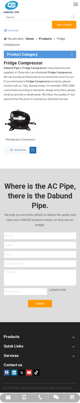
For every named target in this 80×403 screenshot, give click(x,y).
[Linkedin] (14, 373)
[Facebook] (7, 373)
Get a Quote (64, 24)
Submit (40, 303)
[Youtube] (29, 373)
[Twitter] (22, 373)
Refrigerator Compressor (20, 139)
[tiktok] (36, 373)
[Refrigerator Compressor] (20, 119)
